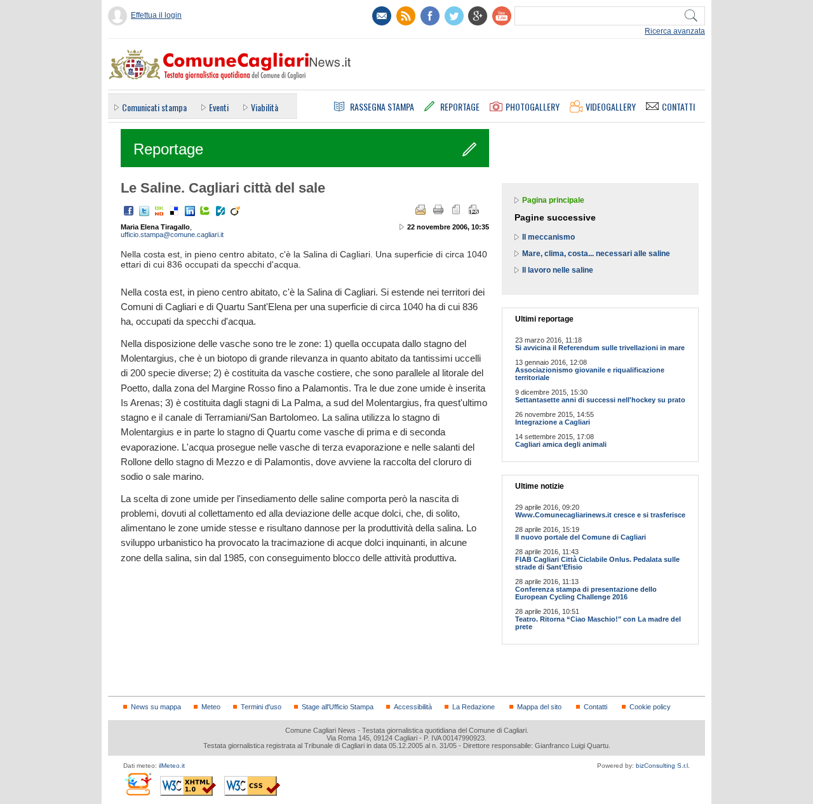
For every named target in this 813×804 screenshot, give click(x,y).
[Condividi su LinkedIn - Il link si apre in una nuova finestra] (190, 211)
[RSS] (405, 15)
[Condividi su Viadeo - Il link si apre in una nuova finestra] (236, 211)
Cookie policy (650, 707)
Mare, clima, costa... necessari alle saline (596, 253)
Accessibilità (413, 707)
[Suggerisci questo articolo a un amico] (420, 210)
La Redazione (473, 707)
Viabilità (264, 107)
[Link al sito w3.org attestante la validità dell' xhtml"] (188, 786)
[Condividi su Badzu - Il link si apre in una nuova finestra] (220, 211)
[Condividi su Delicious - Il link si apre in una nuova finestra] (175, 211)
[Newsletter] (381, 15)
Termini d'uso (261, 707)
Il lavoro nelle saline (557, 270)
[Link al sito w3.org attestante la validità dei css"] (252, 786)
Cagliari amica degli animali (561, 444)
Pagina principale (553, 200)
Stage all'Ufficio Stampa (337, 707)
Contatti (595, 707)
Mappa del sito (539, 707)
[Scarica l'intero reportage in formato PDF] (474, 210)
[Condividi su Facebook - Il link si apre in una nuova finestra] (129, 211)
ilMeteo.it (172, 765)
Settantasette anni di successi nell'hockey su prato (600, 400)
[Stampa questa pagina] (438, 210)
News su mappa (156, 707)
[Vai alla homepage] (229, 64)
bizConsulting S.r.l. (663, 765)
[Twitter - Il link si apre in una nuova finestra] (144, 211)
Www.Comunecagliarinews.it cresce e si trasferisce (600, 515)
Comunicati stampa (154, 107)
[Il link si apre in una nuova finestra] (430, 15)
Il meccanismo (548, 237)
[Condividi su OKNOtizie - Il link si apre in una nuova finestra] (159, 211)
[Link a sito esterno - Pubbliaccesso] (137, 784)
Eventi (219, 107)
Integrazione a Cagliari (552, 422)
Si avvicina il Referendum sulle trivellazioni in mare (600, 347)
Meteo (210, 707)
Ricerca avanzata (675, 31)
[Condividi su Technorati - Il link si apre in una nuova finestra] (205, 211)
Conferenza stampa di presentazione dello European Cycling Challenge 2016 (586, 593)
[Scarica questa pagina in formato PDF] (456, 210)
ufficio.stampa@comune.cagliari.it (172, 234)
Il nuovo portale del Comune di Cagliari (580, 537)
